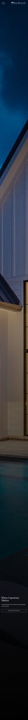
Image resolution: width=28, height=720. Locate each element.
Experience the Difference (14, 610)
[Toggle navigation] (3, 3)
